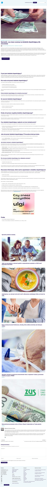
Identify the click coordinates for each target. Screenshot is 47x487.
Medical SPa (25, 473)
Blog (29, 2)
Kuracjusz (25, 472)
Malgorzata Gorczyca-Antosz (10, 45)
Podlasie (25, 475)
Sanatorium (25, 479)
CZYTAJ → (3, 327)
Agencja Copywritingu (15, 483)
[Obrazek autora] (1, 45)
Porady (24, 476)
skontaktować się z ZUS (17, 191)
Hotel (24, 471)
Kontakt (35, 2)
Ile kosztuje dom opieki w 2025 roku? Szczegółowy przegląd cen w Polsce (35, 441)
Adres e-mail (19, 458)
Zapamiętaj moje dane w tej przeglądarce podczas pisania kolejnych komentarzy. (13, 460)
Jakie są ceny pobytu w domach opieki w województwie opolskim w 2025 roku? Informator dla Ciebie (22, 264)
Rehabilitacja (25, 478)
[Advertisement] (23, 66)
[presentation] (23, 249)
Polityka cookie (14, 470)
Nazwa (2, 458)
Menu (27, 2)
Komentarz (3, 448)
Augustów (25, 470)
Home (26, 2)
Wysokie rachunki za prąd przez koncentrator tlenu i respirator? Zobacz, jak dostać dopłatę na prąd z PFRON (22, 375)
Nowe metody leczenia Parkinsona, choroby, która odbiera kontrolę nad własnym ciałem (22, 325)
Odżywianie (25, 474)
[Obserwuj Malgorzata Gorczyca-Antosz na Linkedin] (5, 437)
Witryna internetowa (35, 458)
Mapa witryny (14, 471)
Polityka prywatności (15, 469)
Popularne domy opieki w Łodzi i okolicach (7, 441)
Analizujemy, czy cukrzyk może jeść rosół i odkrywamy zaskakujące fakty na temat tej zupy (23, 294)
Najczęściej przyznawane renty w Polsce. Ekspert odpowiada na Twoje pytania (21, 424)
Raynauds (25, 477)
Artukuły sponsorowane (27, 469)
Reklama (31, 2)
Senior (24, 480)
